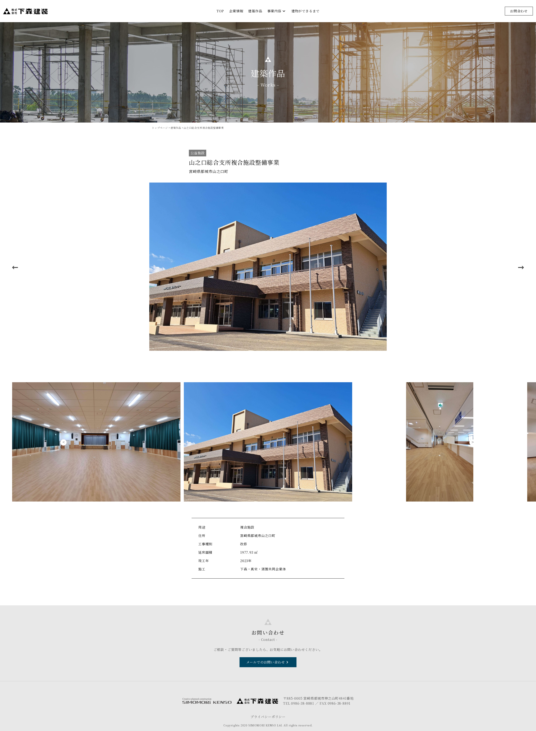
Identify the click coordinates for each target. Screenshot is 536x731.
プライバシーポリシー (268, 716)
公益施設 (198, 153)
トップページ (160, 127)
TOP (220, 11)
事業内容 (276, 11)
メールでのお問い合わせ (268, 662)
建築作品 (255, 11)
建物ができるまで (305, 11)
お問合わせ (519, 11)
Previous (15, 267)
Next (521, 267)
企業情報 (236, 11)
